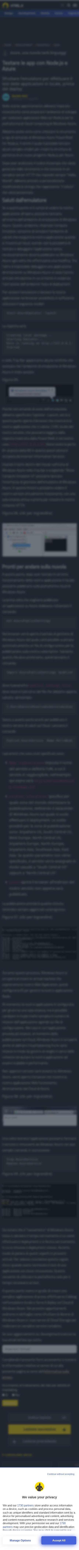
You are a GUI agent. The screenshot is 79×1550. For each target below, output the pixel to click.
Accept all (58, 1540)
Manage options (20, 1540)
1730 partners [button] (25, 1505)
